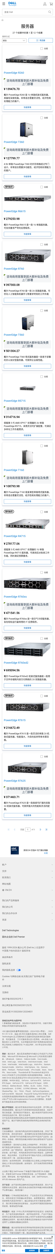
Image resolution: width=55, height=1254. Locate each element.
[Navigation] (4, 4)
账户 (4, 864)
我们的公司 (7, 907)
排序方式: (6, 36)
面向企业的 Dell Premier (13, 937)
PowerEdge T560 (14, 334)
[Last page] (46, 829)
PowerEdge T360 (14, 142)
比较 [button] (46, 48)
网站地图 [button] (6, 884)
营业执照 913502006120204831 (17, 1011)
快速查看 (27, 107)
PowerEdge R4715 (14, 536)
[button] (45, 4)
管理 (3, 1250)
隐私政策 (6, 963)
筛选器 (42, 40)
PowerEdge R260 (14, 72)
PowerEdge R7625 (14, 780)
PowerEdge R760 (14, 268)
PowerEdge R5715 (14, 400)
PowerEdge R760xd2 (16, 662)
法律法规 (6, 986)
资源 (4, 919)
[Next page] (40, 829)
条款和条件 (7, 957)
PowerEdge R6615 (14, 211)
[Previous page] (15, 829)
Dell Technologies (10, 930)
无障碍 (5, 992)
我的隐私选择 (8, 970)
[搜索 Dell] (50, 12)
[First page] (8, 829)
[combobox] (27, 12)
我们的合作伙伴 (9, 913)
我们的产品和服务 (10, 900)
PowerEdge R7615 (14, 720)
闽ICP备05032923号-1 (12, 999)
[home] (2, 20)
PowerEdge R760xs (15, 596)
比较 (46, 853)
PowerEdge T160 (14, 470)
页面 (22, 829)
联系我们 (6, 877)
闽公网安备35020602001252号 (17, 1005)
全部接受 (46, 1250)
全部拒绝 (32, 1250)
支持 (4, 871)
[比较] (14, 850)
